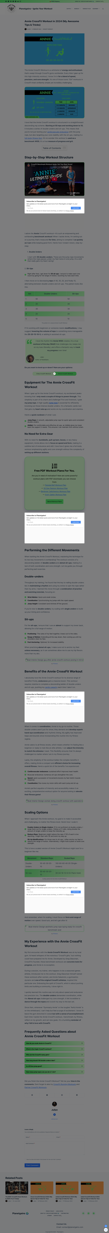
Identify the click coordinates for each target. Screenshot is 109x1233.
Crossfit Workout (48, 29)
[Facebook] (6, 1)
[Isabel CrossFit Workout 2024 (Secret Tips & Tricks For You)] (92, 1187)
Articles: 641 (54, 1119)
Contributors (65, 1213)
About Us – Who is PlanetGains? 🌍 (84, 1)
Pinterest (55, 663)
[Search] (103, 8)
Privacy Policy (50, 1211)
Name (28, 1137)
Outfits (69, 8)
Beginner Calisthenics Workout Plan (55, 491)
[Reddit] (18, 1)
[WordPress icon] (54, 1114)
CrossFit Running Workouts (64, 1084)
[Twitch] (20, 1)
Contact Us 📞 (100, 1)
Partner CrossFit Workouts (36, 1087)
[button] (54, 1043)
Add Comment (30, 1143)
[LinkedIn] (77, 1095)
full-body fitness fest (33, 138)
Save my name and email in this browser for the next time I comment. (44, 1159)
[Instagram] (13, 1)
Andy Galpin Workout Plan (55, 495)
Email (58, 1137)
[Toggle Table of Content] (63, 147)
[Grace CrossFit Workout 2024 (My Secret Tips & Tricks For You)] (42, 1187)
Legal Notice (59, 1211)
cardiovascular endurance (57, 132)
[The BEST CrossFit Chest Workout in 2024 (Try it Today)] (16, 1187)
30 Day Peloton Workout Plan (56, 488)
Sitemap (49, 1215)
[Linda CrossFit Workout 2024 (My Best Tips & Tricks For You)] (67, 1187)
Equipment (95, 8)
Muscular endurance (35, 775)
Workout (76, 8)
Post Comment (32, 1165)
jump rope (53, 403)
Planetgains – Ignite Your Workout (35, 8)
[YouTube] (15, 1)
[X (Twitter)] (8, 1)
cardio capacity (51, 687)
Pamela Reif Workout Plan (55, 485)
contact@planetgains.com (72, 1227)
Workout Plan (87, 8)
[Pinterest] (10, 1)
